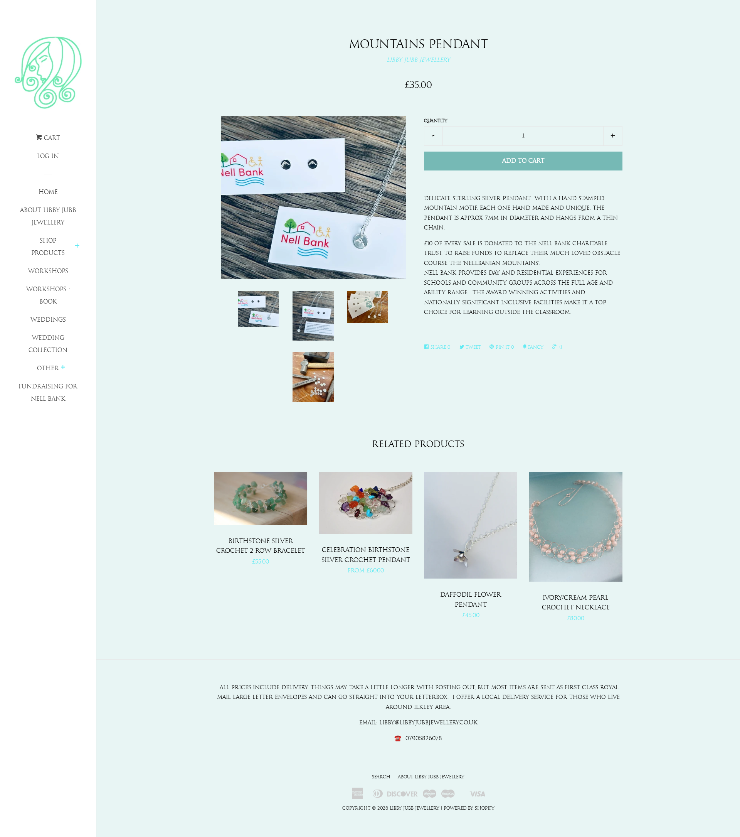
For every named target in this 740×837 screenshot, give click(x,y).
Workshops (48, 271)
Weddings (48, 319)
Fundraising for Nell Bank (47, 392)
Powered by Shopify (469, 808)
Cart (51, 138)
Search (381, 777)
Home (48, 192)
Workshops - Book (48, 295)
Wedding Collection (48, 344)
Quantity (435, 120)
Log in (48, 156)
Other (48, 368)
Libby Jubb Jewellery (418, 60)
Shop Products (48, 246)
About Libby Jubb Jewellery (48, 216)
